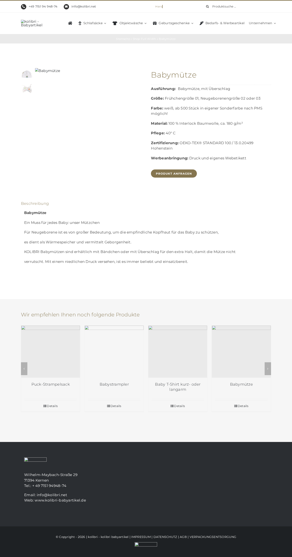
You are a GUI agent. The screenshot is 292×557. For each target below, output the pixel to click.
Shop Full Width (144, 38)
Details (52, 406)
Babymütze (241, 384)
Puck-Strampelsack (50, 384)
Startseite (123, 38)
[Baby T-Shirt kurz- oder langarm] (177, 352)
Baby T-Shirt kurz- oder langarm (178, 387)
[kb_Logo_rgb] (38, 21)
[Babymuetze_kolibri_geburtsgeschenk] (87, 71)
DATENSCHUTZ (165, 537)
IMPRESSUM (140, 537)
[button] (24, 368)
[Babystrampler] (114, 352)
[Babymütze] (241, 352)
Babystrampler (114, 384)
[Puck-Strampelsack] (50, 352)
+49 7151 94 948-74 (43, 6)
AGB (183, 537)
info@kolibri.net (83, 6)
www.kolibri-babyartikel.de (60, 500)
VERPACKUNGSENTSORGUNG (213, 537)
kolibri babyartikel (115, 537)
